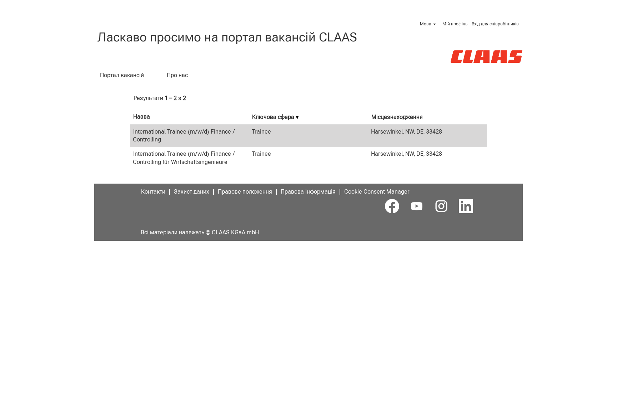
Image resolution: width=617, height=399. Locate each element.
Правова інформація (308, 191)
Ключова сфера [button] (274, 117)
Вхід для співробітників (495, 23)
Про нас (177, 75)
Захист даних (191, 191)
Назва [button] (141, 116)
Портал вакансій (122, 75)
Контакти (153, 191)
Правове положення (245, 191)
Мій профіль (454, 23)
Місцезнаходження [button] (397, 117)
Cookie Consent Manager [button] (377, 191)
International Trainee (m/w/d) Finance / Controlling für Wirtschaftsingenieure (184, 157)
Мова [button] (426, 23)
